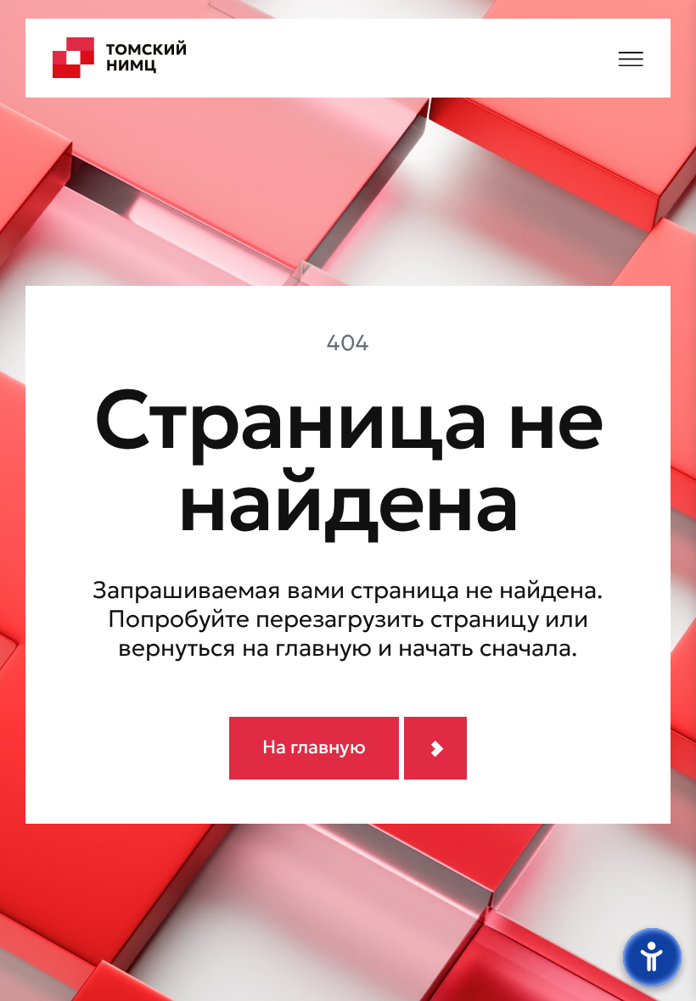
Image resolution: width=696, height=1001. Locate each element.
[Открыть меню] (630, 57)
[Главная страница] (120, 57)
